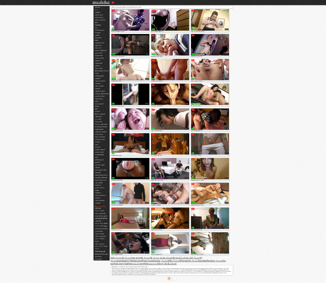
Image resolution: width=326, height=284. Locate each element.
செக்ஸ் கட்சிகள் (99, 152)
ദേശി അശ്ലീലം (99, 231)
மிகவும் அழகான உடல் (101, 180)
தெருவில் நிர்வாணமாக (101, 175)
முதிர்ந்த (97, 35)
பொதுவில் (98, 32)
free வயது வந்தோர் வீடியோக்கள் (160, 263)
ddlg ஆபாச (173, 260)
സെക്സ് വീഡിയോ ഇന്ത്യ (101, 216)
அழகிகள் (97, 60)
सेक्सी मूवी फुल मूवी (100, 251)
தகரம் (96, 144)
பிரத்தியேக (98, 193)
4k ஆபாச (145, 258)
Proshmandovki (99, 154)
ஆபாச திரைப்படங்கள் (101, 170)
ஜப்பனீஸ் (97, 162)
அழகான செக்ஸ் (99, 58)
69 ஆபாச (195, 258)
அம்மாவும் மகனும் (100, 165)
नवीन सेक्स (98, 208)
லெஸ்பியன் (98, 185)
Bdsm (96, 40)
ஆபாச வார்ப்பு (98, 53)
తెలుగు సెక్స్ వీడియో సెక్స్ (101, 248)
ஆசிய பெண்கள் (99, 86)
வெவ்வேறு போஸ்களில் (101, 126)
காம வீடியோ (101, 2)
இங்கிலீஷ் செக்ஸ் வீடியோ (101, 254)
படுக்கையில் (98, 116)
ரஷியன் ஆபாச (99, 15)
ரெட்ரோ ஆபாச (99, 134)
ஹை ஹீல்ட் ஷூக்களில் (101, 177)
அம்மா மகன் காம (100, 244)
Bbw (96, 109)
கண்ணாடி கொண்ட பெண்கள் (100, 141)
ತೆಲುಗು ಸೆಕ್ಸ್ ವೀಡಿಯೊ (101, 223)
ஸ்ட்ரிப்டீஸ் (97, 147)
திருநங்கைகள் (99, 55)
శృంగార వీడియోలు (99, 239)
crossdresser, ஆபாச (157, 260)
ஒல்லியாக (97, 65)
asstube (121, 260)
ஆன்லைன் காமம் (99, 43)
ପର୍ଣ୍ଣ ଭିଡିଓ (98, 221)
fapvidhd (202, 260)
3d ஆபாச (126, 258)
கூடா (96, 10)
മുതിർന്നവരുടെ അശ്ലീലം (101, 228)
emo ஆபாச (192, 260)
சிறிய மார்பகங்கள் (100, 137)
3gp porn (135, 258)
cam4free (141, 260)
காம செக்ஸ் (98, 259)
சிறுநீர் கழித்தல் (99, 129)
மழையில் (97, 198)
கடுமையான (98, 45)
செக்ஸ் (97, 241)
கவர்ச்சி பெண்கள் (100, 96)
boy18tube (130, 260)
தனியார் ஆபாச (99, 17)
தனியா (97, 101)
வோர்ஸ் (97, 106)
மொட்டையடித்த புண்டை (101, 124)
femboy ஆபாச (214, 260)
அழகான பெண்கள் (100, 81)
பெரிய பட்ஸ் (98, 48)
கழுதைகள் (98, 172)
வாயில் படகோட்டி (99, 187)
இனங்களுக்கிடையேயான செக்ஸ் (102, 72)
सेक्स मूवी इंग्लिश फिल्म (101, 218)
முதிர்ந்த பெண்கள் (100, 91)
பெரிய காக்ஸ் (98, 121)
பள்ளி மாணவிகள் (100, 200)
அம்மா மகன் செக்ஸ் (100, 213)
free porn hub (121, 263)
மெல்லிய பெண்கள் (100, 149)
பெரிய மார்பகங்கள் (100, 20)
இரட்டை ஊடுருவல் (100, 114)
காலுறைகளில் (99, 63)
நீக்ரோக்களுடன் (99, 160)
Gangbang (98, 25)
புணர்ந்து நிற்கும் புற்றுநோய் (99, 77)
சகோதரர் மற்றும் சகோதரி (102, 93)
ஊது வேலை (98, 37)
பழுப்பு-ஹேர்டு (99, 182)
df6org (182, 260)
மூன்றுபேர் (98, 203)
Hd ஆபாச (97, 7)
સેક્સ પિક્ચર (98, 256)
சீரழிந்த (97, 190)
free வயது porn (136, 263)
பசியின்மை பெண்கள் (100, 132)
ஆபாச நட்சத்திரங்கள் (101, 50)
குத (96, 27)
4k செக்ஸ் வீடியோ (181, 258)
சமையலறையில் (99, 104)
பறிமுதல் (97, 167)
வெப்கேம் (97, 111)
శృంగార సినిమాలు (99, 211)
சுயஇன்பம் (98, 12)
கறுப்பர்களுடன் (99, 98)
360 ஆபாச (115, 258)
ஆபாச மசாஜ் (98, 68)
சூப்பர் (96, 157)
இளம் (96, 22)
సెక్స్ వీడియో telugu (101, 226)
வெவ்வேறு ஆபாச (100, 30)
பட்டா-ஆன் (98, 119)
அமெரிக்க (98, 83)
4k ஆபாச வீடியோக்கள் (161, 258)
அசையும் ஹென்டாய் (100, 195)
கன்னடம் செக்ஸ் (99, 234)
